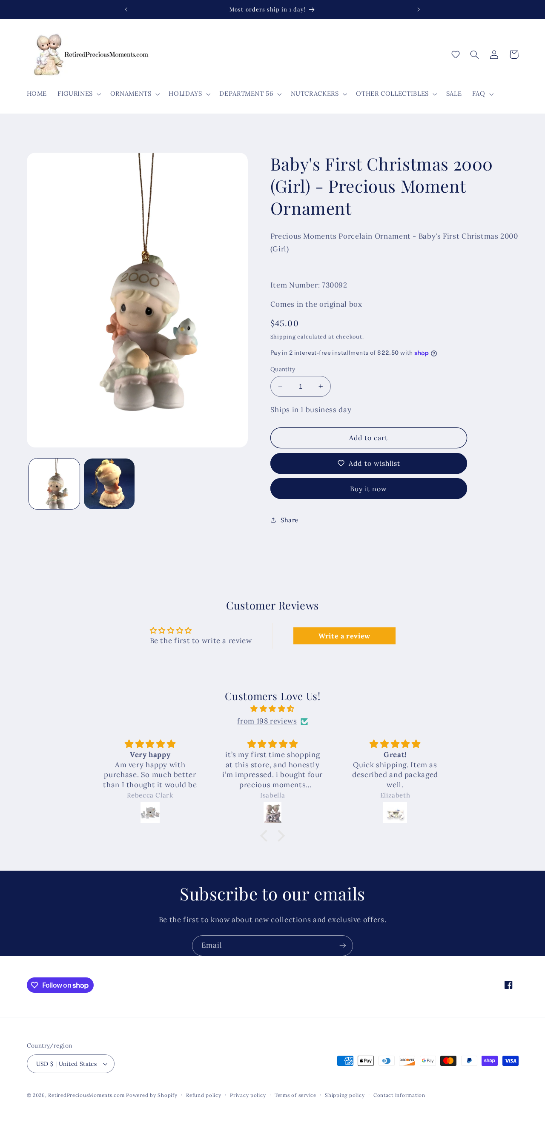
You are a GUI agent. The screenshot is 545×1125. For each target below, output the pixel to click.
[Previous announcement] (126, 9)
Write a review (344, 636)
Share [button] (289, 520)
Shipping (283, 336)
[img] (272, 709)
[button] (78, 94)
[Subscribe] (343, 945)
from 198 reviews (267, 721)
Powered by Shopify (151, 1095)
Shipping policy (344, 1095)
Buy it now (368, 488)
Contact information (399, 1095)
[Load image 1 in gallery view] (54, 484)
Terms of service (295, 1095)
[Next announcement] (418, 9)
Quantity (282, 369)
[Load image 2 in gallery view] (109, 484)
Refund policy (203, 1095)
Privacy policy (248, 1095)
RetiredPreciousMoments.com (86, 1095)
